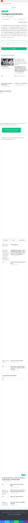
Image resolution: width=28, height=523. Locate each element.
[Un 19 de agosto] (7, 62)
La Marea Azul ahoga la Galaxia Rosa (6, 84)
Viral (13, 240)
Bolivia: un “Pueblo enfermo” (17, 496)
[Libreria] (14, 7)
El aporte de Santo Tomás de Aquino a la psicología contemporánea (13, 478)
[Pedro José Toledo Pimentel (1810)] (5, 486)
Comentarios (22, 240)
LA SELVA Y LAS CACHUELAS (21, 83)
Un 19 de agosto (5, 66)
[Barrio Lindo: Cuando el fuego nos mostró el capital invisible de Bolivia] (6, 368)
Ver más (14, 48)
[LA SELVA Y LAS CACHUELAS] (21, 78)
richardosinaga (17, 514)
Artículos (3, 11)
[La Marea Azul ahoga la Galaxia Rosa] (7, 78)
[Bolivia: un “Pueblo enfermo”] (5, 498)
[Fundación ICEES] (7, 3)
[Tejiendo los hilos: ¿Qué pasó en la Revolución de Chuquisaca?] (5, 492)
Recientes (5, 240)
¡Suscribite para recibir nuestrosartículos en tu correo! (11, 130)
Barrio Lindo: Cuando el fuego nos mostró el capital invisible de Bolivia (17, 368)
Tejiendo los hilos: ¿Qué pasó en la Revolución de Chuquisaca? (17, 490)
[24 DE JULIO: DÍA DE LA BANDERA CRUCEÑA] (5, 504)
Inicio (7, 11)
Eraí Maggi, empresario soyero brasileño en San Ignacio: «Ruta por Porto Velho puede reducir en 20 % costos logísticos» (21, 69)
